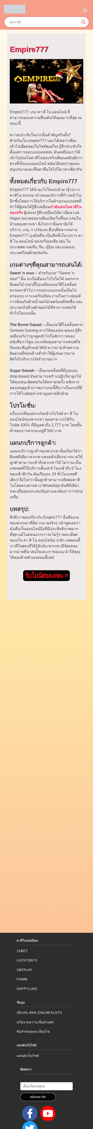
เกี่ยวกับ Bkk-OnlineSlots (39, 1013)
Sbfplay (24, 970)
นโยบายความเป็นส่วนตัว (35, 1022)
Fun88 (22, 979)
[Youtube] (47, 1113)
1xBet (22, 951)
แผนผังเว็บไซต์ (28, 1056)
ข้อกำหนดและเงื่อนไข (33, 1031)
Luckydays (27, 960)
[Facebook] (28, 1113)
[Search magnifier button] (83, 22)
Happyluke (27, 989)
